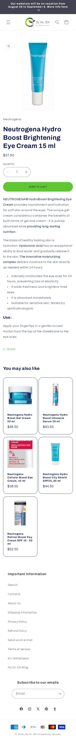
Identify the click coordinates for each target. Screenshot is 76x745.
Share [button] (11, 349)
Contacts (14, 594)
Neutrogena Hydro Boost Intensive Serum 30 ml (55, 418)
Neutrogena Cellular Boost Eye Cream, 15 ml (20, 477)
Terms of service (19, 649)
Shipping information (22, 612)
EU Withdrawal (18, 658)
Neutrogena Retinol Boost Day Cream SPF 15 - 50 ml (19, 538)
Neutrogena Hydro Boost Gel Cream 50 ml (19, 418)
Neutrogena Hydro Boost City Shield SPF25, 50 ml (55, 477)
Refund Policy (17, 630)
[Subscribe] (59, 693)
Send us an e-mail (20, 640)
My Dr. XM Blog (18, 667)
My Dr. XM (31, 734)
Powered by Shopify (49, 734)
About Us (14, 603)
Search (13, 585)
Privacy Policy (17, 621)
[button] (8, 22)
